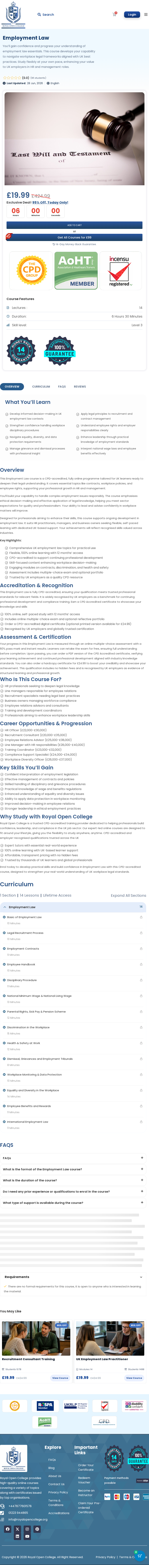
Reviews (80, 386)
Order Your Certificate (86, 1467)
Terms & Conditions (55, 1502)
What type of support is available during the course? (43, 1203)
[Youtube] (27, 1536)
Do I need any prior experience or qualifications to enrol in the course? (56, 1192)
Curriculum (41, 386)
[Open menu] (146, 14)
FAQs (62, 386)
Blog (51, 1468)
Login (132, 14)
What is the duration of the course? (30, 1180)
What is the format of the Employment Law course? (42, 1169)
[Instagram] (27, 1529)
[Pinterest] (37, 1529)
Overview (12, 386)
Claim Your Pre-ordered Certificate (89, 1507)
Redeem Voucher (84, 1480)
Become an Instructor (86, 1492)
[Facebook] (7, 1529)
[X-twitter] (17, 1529)
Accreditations (58, 1513)
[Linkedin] (17, 1536)
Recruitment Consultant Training (28, 1359)
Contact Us (56, 1484)
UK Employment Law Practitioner (102, 1359)
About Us (54, 1476)
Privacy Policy (58, 1492)
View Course (60, 1378)
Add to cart (74, 225)
